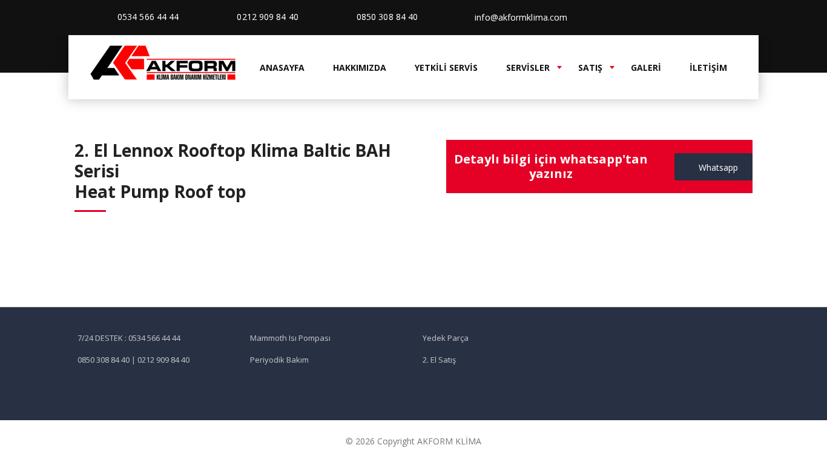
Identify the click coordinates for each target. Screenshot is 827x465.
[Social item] (711, 17)
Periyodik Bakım (279, 359)
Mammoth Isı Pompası (290, 338)
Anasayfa (282, 67)
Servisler (528, 67)
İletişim (708, 67)
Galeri (646, 67)
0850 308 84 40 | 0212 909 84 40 (133, 359)
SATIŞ (590, 67)
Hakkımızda (359, 67)
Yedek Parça (446, 338)
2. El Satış (439, 359)
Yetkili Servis (446, 67)
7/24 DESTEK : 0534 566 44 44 (128, 338)
